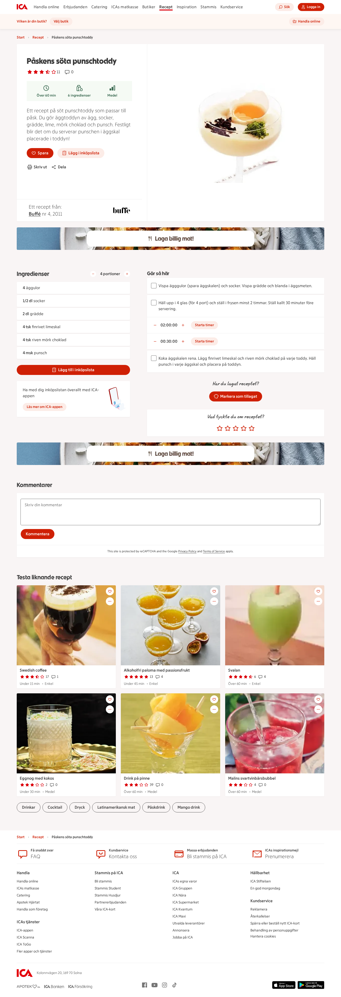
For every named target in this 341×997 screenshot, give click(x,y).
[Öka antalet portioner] (127, 274)
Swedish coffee (33, 670)
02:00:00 (169, 325)
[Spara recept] (110, 591)
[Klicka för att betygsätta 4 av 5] (244, 428)
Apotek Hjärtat (28, 902)
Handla (23, 872)
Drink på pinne (137, 778)
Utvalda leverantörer (188, 923)
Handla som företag (32, 909)
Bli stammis (103, 881)
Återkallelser (260, 916)
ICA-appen (25, 930)
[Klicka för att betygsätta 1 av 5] (220, 428)
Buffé (35, 214)
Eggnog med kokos (37, 778)
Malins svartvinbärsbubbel (252, 778)
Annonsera (180, 930)
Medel (112, 95)
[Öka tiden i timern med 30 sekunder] (183, 325)
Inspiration (186, 7)
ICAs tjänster (28, 921)
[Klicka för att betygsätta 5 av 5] (252, 428)
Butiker (148, 7)
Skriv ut (40, 167)
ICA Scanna (25, 937)
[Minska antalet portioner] (93, 274)
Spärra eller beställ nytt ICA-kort (275, 923)
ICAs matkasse (124, 7)
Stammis (208, 7)
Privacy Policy (187, 551)
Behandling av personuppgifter (274, 930)
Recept (165, 7)
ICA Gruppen (182, 888)
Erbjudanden (75, 7)
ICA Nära (179, 895)
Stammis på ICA (109, 872)
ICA (175, 872)
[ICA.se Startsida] (22, 7)
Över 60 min (46, 95)
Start (20, 37)
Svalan (234, 670)
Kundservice (231, 7)
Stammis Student (108, 888)
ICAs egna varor (184, 881)
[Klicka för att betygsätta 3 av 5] (236, 428)
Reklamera (258, 909)
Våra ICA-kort (105, 909)
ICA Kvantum (182, 909)
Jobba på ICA (182, 937)
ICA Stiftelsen (260, 881)
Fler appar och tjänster (34, 951)
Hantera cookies (263, 936)
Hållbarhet (260, 872)
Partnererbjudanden (110, 902)
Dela (62, 167)
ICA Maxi (179, 916)
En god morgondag (265, 888)
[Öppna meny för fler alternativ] (110, 601)
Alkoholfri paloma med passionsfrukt (157, 670)
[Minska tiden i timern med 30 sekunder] (155, 325)
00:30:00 (169, 341)
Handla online (46, 7)
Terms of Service (214, 551)
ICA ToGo (24, 944)
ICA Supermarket (185, 902)
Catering (99, 7)
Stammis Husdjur (108, 895)
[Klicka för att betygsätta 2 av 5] (228, 428)
